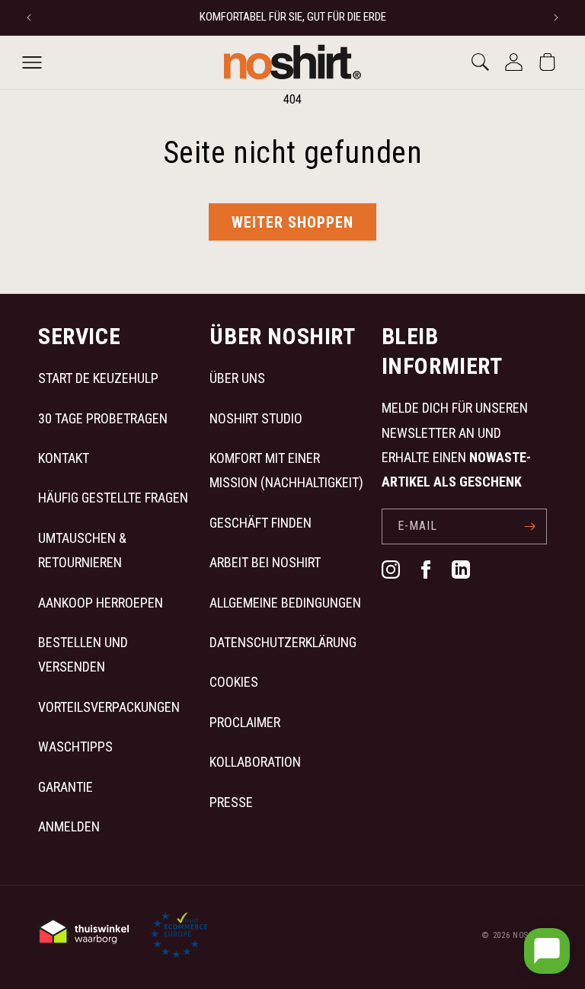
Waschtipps (75, 747)
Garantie (65, 787)
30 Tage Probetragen (103, 418)
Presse (231, 802)
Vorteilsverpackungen (109, 707)
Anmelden (69, 826)
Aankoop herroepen (100, 603)
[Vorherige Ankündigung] (29, 17)
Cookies (233, 682)
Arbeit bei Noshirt (265, 562)
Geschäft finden (260, 523)
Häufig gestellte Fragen (113, 498)
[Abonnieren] (529, 526)
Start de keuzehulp (98, 378)
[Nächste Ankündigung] (556, 17)
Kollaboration (255, 762)
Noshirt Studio (255, 418)
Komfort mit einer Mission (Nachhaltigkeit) (286, 470)
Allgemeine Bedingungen (285, 603)
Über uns (237, 378)
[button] (32, 62)
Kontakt (63, 458)
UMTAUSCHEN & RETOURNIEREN (82, 550)
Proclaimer (244, 722)
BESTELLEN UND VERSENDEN (83, 654)
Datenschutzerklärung (282, 642)
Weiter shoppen (292, 222)
